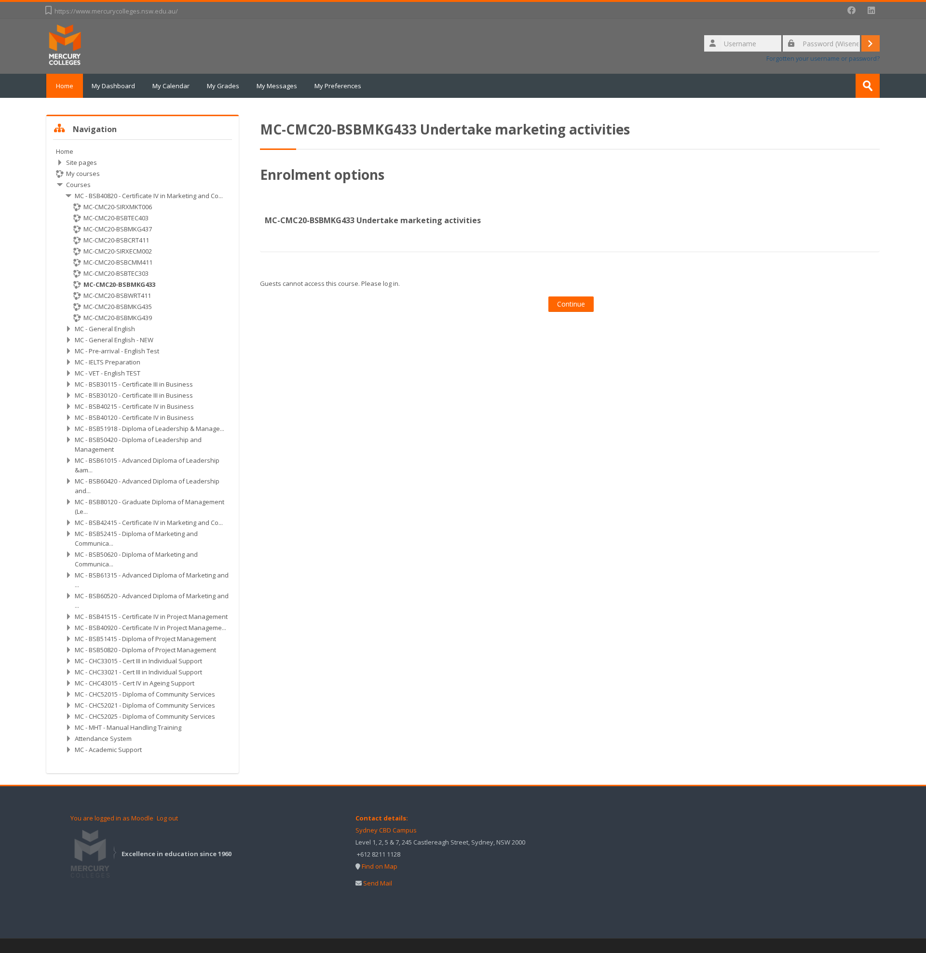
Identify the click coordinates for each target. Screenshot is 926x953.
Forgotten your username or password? (823, 58)
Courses (78, 184)
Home (64, 85)
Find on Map (379, 866)
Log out (167, 818)
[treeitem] (142, 450)
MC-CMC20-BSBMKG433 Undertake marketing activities (373, 220)
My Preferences (337, 85)
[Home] (65, 45)
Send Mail (377, 883)
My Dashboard (113, 85)
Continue (571, 304)
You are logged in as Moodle (111, 818)
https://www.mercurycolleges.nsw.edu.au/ (116, 11)
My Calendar (171, 85)
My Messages (277, 85)
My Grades (223, 85)
